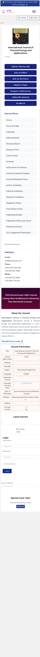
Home (9, 120)
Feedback (20, 103)
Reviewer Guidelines (15, 197)
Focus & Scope (12, 126)
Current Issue (12, 156)
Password (6, 451)
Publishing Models (14, 215)
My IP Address (7, 483)
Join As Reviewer (21, 79)
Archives (10, 162)
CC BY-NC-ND (26, 383)
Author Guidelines (14, 185)
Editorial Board (12, 138)
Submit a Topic (21, 85)
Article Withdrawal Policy (17, 179)
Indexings (10, 132)
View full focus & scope (11, 341)
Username (7, 440)
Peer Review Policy (14, 209)
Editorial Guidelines (14, 191)
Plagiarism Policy (13, 203)
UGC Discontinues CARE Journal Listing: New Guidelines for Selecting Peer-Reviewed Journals (20, 298)
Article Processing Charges (18, 173)
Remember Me (10, 464)
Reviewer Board (13, 144)
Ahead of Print (12, 150)
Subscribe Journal (20, 97)
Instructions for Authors (16, 167)
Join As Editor (20, 73)
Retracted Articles (14, 227)
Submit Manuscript (21, 66)
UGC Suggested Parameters (18, 233)
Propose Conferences (20, 91)
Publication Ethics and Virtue (18, 221)
